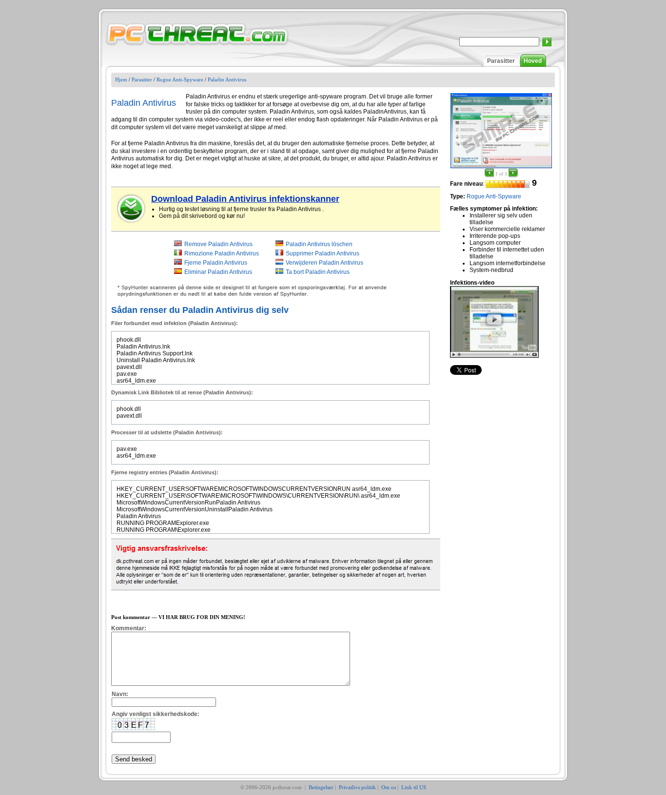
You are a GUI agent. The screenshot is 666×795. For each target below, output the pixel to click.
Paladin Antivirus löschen (319, 244)
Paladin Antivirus (227, 79)
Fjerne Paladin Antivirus (215, 262)
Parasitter (501, 61)
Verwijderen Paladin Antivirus (324, 262)
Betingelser (321, 787)
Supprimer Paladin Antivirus (322, 253)
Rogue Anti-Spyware (180, 79)
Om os (388, 787)
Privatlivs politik (357, 787)
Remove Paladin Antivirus (218, 244)
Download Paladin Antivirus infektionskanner (245, 199)
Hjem (121, 79)
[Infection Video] (494, 321)
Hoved (533, 61)
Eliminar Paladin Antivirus (218, 272)
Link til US (413, 787)
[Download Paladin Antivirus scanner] (131, 208)
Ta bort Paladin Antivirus (318, 272)
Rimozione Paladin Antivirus (221, 253)
